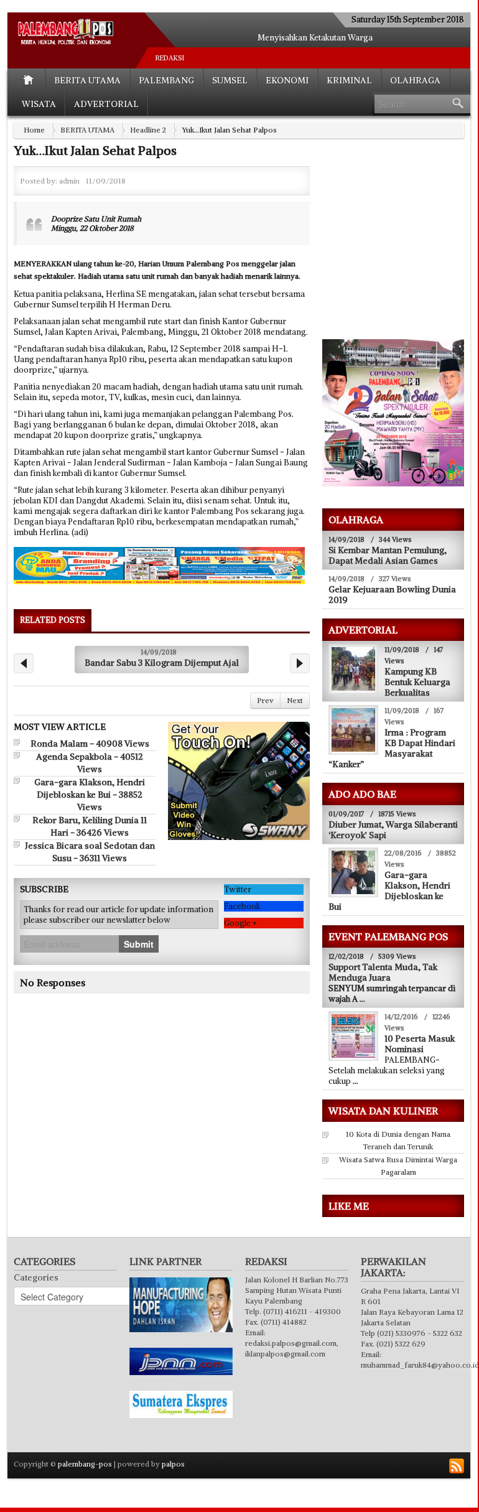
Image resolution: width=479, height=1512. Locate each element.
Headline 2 (148, 129)
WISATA (39, 104)
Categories (36, 1277)
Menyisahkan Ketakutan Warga (315, 37)
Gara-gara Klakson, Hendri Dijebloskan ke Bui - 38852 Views (89, 795)
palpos (173, 1463)
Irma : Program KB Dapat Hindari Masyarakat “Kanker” (391, 748)
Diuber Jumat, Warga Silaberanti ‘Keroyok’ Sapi (393, 830)
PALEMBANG (166, 80)
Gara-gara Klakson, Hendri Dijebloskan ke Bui (389, 890)
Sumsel (230, 80)
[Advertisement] (400, 246)
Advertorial (106, 104)
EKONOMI (287, 80)
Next (295, 700)
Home (34, 129)
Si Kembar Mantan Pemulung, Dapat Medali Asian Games (387, 555)
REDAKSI (170, 58)
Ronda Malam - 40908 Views (89, 743)
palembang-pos (85, 1463)
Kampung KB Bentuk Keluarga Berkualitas (417, 682)
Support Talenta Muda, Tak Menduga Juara (382, 972)
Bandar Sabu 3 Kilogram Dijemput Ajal (162, 662)
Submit (139, 944)
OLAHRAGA (415, 80)
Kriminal (349, 80)
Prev (265, 700)
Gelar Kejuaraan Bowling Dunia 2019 (392, 594)
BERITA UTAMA (87, 80)
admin (69, 180)
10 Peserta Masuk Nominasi (419, 1044)
